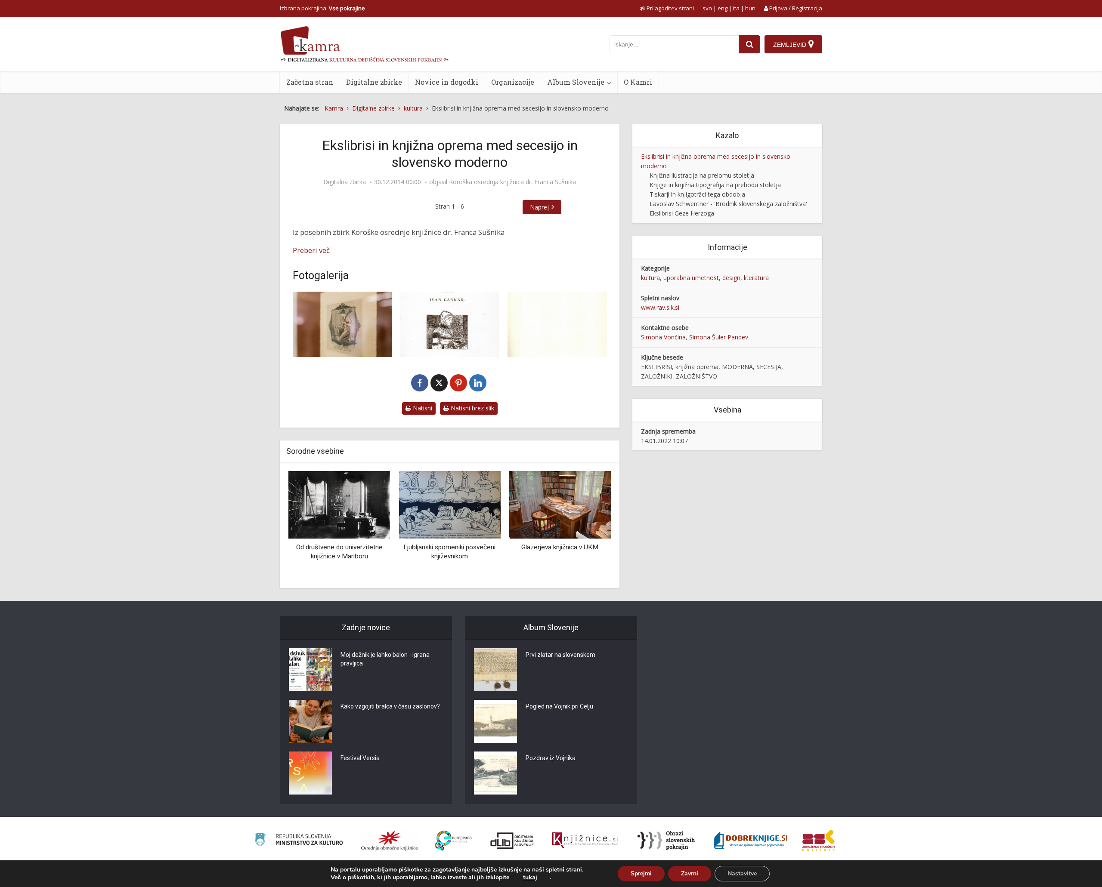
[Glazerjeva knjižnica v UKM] (560, 504)
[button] (589, 526)
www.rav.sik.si (660, 307)
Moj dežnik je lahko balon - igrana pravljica (385, 659)
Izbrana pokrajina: (322, 8)
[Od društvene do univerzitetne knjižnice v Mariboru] (339, 504)
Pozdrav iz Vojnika (551, 758)
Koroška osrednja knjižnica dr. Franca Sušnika (512, 182)
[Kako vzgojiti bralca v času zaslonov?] (310, 721)
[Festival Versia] (310, 773)
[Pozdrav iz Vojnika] (495, 773)
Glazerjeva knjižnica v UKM (559, 547)
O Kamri (638, 81)
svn (707, 8)
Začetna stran (309, 81)
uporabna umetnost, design (701, 278)
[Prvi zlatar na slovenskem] (495, 669)
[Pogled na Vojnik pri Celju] (495, 721)
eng (722, 8)
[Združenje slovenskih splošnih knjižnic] (584, 840)
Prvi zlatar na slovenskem (560, 654)
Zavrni (689, 873)
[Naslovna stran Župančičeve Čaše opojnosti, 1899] (557, 324)
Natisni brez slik (471, 408)
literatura (756, 278)
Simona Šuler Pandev (718, 337)
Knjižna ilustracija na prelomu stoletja (702, 175)
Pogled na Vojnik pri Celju (559, 706)
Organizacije (512, 81)
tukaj (530, 877)
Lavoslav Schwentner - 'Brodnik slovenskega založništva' (728, 204)
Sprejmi (641, 873)
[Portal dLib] (512, 840)
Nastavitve (742, 873)
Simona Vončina (663, 337)
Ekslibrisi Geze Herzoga (682, 213)
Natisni (421, 408)
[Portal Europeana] (453, 841)
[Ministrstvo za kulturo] (298, 841)
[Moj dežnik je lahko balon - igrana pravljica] (310, 669)
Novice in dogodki (446, 81)
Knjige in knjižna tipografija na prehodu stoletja (715, 185)
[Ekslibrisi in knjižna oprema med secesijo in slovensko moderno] (342, 324)
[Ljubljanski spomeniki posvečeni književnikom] (449, 504)
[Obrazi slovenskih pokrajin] (666, 840)
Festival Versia (360, 758)
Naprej (539, 207)
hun (750, 8)
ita (736, 8)
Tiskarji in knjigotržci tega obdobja (697, 194)
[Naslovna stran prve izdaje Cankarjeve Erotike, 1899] (449, 324)
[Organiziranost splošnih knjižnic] (389, 840)
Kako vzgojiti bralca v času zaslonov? (390, 706)
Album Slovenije (575, 81)
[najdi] (749, 44)
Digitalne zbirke (374, 81)
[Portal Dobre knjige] (750, 840)
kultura (650, 278)
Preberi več (311, 250)
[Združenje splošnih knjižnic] (818, 840)
